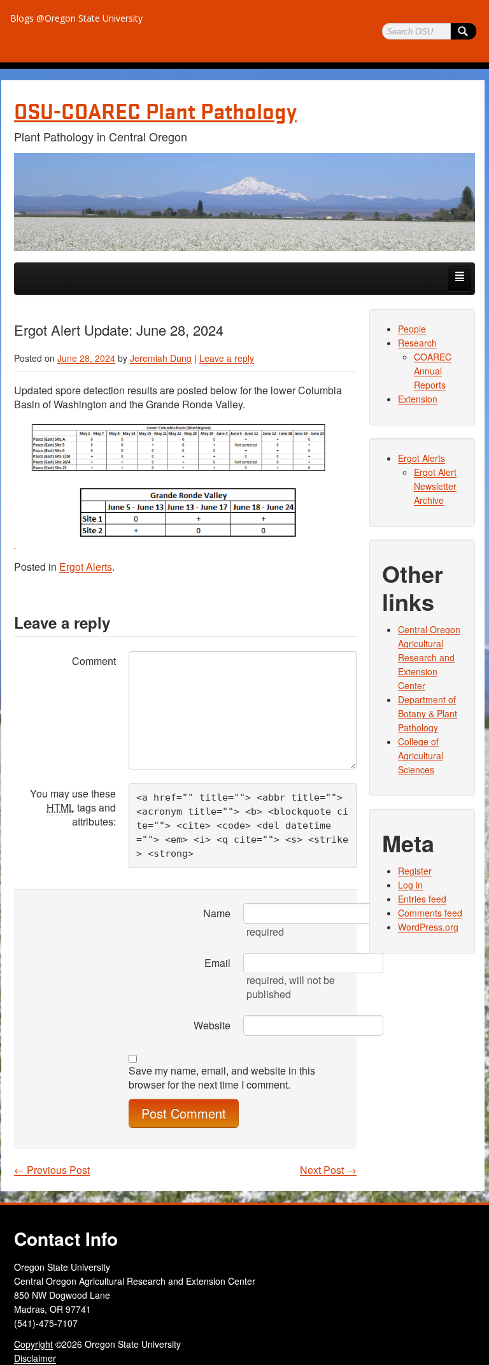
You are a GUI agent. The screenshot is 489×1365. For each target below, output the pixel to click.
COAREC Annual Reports (432, 370)
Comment (94, 661)
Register (415, 870)
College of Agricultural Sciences (420, 755)
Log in (410, 884)
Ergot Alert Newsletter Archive (435, 486)
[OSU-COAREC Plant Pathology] (244, 202)
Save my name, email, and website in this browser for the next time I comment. (222, 1078)
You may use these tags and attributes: (73, 807)
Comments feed (430, 912)
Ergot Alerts (85, 566)
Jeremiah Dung (161, 358)
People (412, 328)
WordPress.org (428, 926)
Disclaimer (35, 1358)
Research (417, 342)
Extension (417, 398)
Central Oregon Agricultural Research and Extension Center (429, 657)
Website (212, 1025)
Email (217, 962)
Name (216, 913)
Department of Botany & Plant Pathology (427, 713)
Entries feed (422, 898)
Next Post (328, 1170)
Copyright (33, 1344)
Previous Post (52, 1170)
